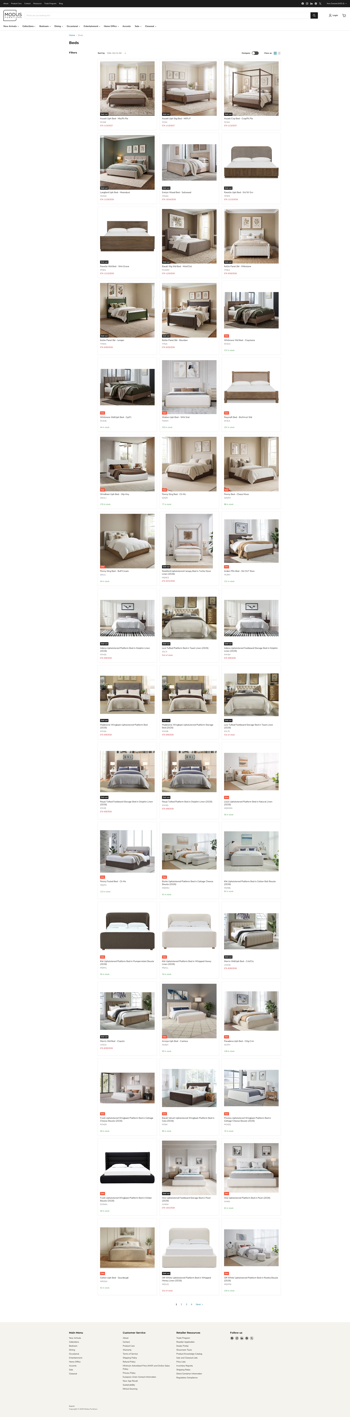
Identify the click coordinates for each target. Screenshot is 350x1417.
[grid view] (275, 53)
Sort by (101, 53)
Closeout (150, 26)
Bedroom (44, 26)
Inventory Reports (184, 1365)
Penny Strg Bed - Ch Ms (174, 494)
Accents (126, 26)
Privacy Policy (129, 1373)
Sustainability (129, 1384)
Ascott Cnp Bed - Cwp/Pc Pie (238, 118)
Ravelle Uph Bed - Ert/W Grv (238, 192)
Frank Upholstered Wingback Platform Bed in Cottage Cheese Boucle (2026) (126, 1119)
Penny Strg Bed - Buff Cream (114, 571)
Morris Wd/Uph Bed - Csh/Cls (239, 961)
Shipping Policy (130, 1357)
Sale (137, 26)
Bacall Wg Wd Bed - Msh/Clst (177, 266)
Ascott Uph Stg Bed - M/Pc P (176, 118)
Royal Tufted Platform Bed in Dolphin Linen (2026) (187, 801)
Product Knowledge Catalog (189, 1353)
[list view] (279, 53)
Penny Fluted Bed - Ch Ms (113, 881)
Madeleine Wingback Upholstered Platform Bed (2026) (124, 726)
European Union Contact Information (139, 1377)
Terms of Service (130, 1353)
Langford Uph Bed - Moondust (115, 192)
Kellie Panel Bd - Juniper (112, 340)
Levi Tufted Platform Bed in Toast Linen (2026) (185, 648)
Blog (61, 4)
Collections (28, 26)
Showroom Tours (184, 1349)
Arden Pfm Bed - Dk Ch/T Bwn (239, 571)
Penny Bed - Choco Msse (236, 494)
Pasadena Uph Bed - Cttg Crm (239, 1041)
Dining (58, 26)
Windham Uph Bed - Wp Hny (114, 494)
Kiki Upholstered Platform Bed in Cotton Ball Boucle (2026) (250, 883)
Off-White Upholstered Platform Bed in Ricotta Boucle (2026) (251, 1279)
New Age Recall (130, 1381)
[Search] (314, 15)
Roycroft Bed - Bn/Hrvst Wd (238, 417)
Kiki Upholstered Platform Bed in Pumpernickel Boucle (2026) (127, 963)
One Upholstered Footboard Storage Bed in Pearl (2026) (186, 1199)
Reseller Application (185, 1342)
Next (198, 1304)
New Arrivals (10, 26)
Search (72, 1406)
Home (72, 35)
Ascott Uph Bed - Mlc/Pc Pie (114, 118)
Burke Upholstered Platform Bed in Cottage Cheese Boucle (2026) (187, 883)
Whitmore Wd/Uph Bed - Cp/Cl (115, 417)
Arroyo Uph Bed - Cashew (175, 1041)
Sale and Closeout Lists (187, 1357)
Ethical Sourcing (130, 1388)
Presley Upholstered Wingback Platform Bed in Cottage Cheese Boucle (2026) (247, 1119)
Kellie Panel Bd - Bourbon (175, 340)
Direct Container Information (189, 1373)
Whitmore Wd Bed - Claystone (239, 340)
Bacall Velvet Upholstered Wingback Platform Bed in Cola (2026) (188, 1119)
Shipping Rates (183, 1369)
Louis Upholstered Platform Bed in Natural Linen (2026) (248, 803)
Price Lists (181, 1361)
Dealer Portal (182, 1346)
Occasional (72, 26)
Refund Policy (129, 1361)
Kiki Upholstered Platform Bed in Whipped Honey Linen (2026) (186, 963)
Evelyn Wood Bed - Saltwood (176, 192)
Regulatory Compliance (187, 1377)
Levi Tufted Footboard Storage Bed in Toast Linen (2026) (248, 726)
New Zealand (335, 3)
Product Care (16, 4)
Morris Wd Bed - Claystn (112, 1041)
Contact (27, 4)
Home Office (110, 26)
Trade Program (50, 4)
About (5, 4)
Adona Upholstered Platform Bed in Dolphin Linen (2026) (125, 649)
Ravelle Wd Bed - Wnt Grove (114, 266)
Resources (37, 4)
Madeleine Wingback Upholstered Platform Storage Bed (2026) (187, 726)
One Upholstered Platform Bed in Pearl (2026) (247, 1197)
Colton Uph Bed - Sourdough (114, 1277)
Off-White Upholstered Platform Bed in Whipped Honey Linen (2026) (186, 1279)
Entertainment (91, 26)
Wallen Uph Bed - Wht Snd (175, 417)
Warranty (127, 1349)
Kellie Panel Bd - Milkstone (237, 266)
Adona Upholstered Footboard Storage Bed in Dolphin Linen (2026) (251, 649)
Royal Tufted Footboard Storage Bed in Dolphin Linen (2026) (126, 803)
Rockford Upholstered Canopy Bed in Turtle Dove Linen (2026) (186, 572)
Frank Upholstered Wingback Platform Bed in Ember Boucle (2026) (126, 1199)
